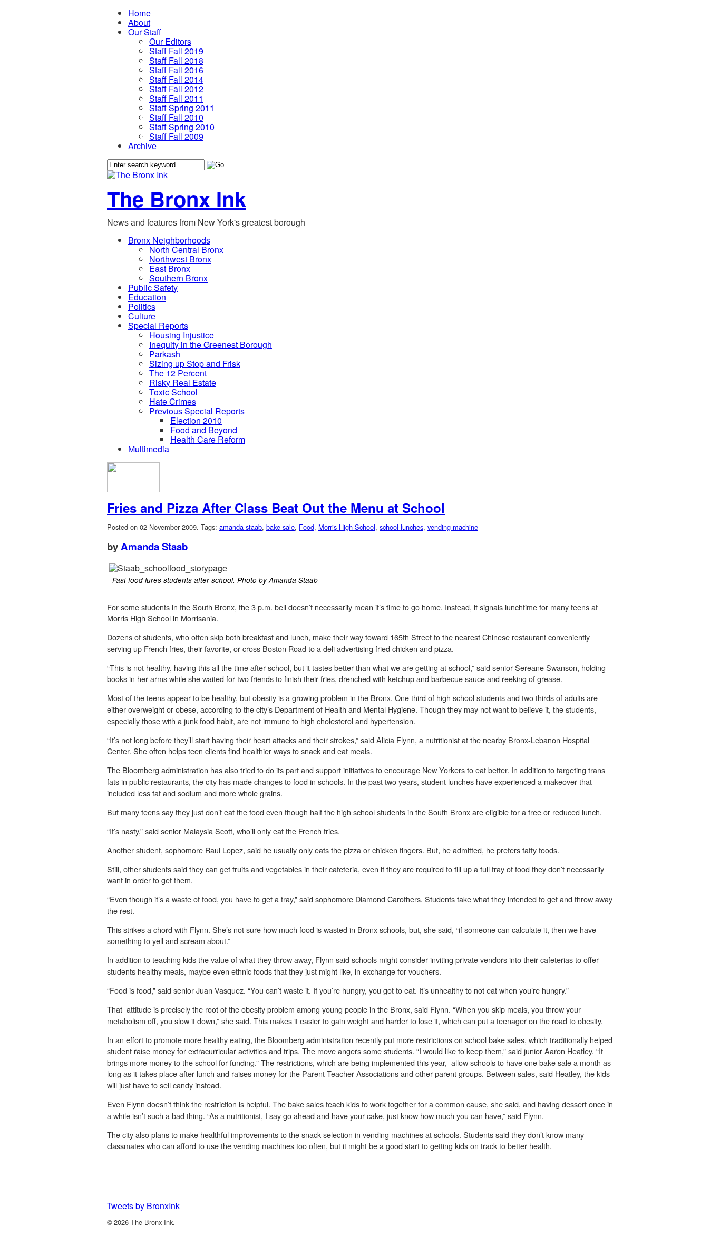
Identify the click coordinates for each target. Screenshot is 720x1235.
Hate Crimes (172, 401)
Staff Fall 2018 (176, 60)
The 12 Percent (178, 373)
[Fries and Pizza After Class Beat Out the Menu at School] (133, 489)
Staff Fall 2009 (176, 136)
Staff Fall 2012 (176, 89)
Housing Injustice (181, 335)
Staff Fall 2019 (176, 51)
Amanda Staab (154, 546)
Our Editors (170, 41)
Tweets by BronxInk (143, 1206)
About (139, 22)
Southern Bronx (178, 278)
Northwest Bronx (180, 259)
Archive (142, 146)
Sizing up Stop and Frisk (194, 363)
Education (147, 297)
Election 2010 (196, 420)
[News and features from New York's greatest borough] (137, 175)
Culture (141, 316)
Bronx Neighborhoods (169, 240)
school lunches (401, 527)
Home (139, 13)
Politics (141, 306)
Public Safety (153, 287)
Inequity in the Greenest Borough (210, 344)
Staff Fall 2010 (176, 117)
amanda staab (240, 527)
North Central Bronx (186, 250)
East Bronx (169, 268)
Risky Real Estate (182, 382)
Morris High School (346, 527)
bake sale (280, 527)
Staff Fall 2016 (176, 70)
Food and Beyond (203, 430)
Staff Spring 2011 (182, 108)
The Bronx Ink (176, 198)
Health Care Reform (207, 439)
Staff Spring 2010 (182, 127)
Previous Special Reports (197, 411)
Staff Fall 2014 (176, 79)
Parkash (164, 354)
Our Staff (144, 32)
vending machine (452, 527)
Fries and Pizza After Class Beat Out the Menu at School (276, 508)
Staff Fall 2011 (176, 98)
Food (306, 527)
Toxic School (173, 392)
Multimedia (148, 449)
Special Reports (158, 325)
